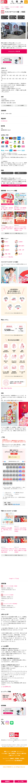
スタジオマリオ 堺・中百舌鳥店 (10, 603)
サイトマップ (5, 758)
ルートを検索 (21, 105)
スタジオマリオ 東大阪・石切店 (10, 586)
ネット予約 (20, 781)
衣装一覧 (18, 753)
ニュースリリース (9, 760)
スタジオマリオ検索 (14, 7)
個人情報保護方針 (18, 760)
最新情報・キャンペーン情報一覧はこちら (14, 233)
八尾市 (2, 8)
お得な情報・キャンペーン (17, 751)
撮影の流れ (24, 753)
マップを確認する (7, 105)
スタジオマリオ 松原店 (8, 594)
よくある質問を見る (6, 686)
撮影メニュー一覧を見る (7, 257)
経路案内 (7, 781)
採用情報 (17, 758)
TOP (2, 7)
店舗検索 (6, 7)
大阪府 (21, 7)
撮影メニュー (7, 751)
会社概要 (22, 758)
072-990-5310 (4, 121)
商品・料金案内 (12, 753)
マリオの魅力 (4, 753)
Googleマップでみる (14, 578)
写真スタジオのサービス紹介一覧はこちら (14, 555)
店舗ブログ (11, 755)
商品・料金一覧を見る (6, 388)
